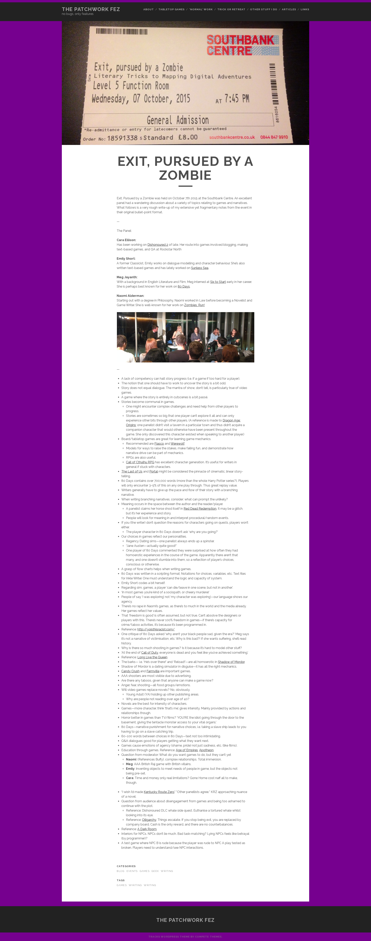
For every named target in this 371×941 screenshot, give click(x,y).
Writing (167, 871)
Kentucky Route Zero (159, 792)
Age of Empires (187, 750)
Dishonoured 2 (157, 245)
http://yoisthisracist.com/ (156, 629)
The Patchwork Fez (91, 9)
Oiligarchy (149, 820)
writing (150, 885)
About (148, 9)
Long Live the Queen (152, 657)
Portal (153, 471)
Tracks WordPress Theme (169, 936)
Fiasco (159, 443)
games (122, 885)
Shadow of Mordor (231, 662)
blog (120, 871)
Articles (289, 9)
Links (305, 9)
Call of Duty (149, 652)
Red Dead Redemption (200, 508)
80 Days (184, 286)
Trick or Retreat (231, 9)
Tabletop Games (171, 9)
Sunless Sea (199, 268)
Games (145, 871)
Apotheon (206, 750)
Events (132, 871)
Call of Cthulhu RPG (140, 462)
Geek (155, 871)
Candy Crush (130, 671)
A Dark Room (147, 829)
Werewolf (177, 443)
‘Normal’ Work (201, 9)
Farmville (152, 671)
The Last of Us (131, 471)
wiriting (135, 885)
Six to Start (218, 282)
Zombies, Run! (194, 305)
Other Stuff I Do (263, 9)
